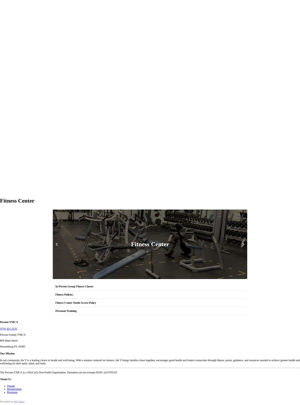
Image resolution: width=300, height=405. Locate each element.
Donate (11, 385)
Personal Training (66, 310)
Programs (12, 392)
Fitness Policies (64, 294)
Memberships (14, 389)
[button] (57, 244)
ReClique (19, 401)
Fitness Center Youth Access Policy (75, 302)
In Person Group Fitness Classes (74, 286)
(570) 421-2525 (8, 328)
